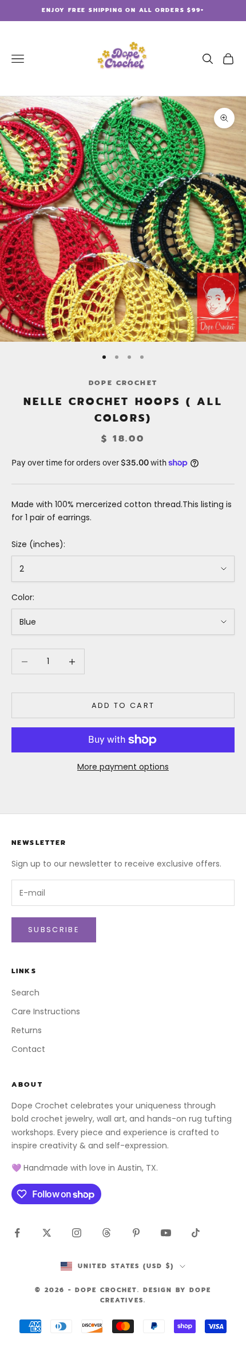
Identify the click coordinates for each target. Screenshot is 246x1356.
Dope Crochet (123, 383)
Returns (26, 1030)
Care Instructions (45, 1011)
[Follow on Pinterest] (136, 1232)
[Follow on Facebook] (17, 1232)
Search (25, 992)
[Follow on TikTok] (195, 1232)
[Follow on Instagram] (76, 1232)
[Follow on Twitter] (47, 1232)
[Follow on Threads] (106, 1232)
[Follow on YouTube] (166, 1232)
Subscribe (54, 929)
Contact (28, 1049)
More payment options (123, 766)
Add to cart (123, 705)
